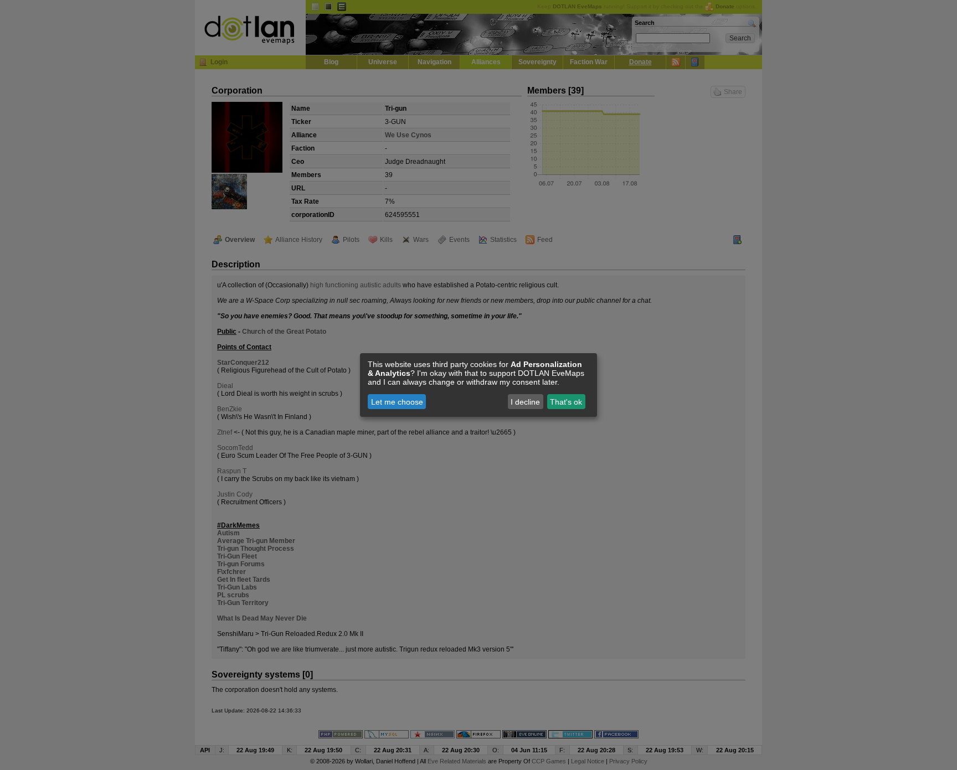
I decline (525, 401)
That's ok (566, 401)
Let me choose (397, 401)
